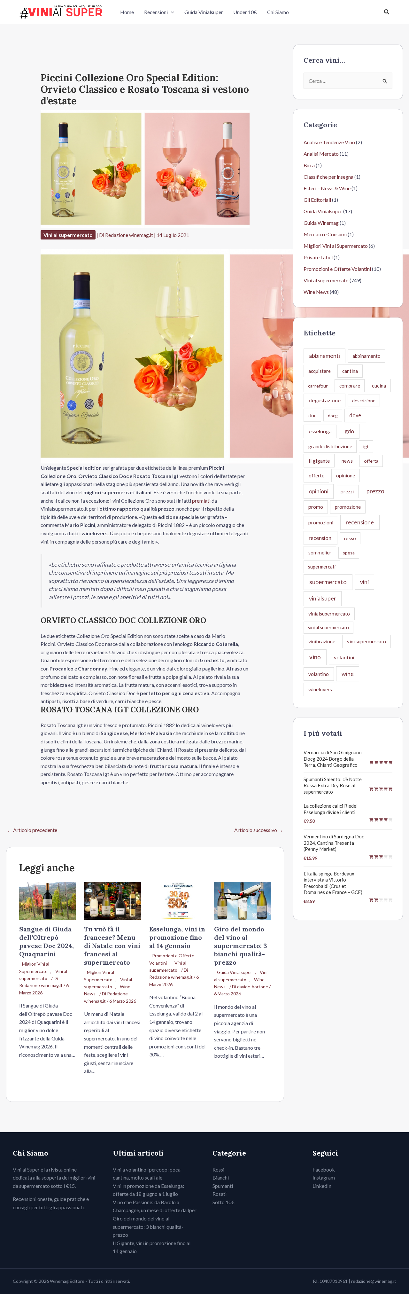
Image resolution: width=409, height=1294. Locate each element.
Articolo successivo (258, 830)
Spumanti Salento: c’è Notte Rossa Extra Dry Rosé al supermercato (333, 785)
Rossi (218, 1169)
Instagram (324, 1177)
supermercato (328, 581)
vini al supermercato (328, 627)
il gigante (319, 461)
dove (355, 415)
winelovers (320, 689)
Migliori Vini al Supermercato (34, 967)
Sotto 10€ (223, 1202)
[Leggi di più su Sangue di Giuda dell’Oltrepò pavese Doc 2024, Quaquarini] (47, 900)
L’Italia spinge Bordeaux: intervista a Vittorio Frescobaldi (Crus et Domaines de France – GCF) (333, 883)
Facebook (324, 1169)
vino (315, 657)
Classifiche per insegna (328, 177)
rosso (350, 538)
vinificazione (321, 641)
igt (366, 446)
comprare (349, 385)
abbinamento (366, 356)
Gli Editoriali (317, 200)
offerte (316, 475)
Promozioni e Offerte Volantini (337, 269)
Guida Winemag (321, 223)
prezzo (375, 491)
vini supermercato (366, 641)
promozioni (320, 522)
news (347, 461)
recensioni (321, 538)
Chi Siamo (278, 12)
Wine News (316, 292)
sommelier (319, 552)
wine (348, 673)
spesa (349, 552)
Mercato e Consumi (325, 234)
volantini (344, 657)
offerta (371, 461)
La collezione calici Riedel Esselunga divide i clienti (331, 809)
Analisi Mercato (321, 154)
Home (127, 12)
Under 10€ (245, 12)
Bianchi (220, 1177)
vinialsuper (322, 598)
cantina (350, 371)
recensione (360, 522)
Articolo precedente (32, 830)
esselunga (320, 431)
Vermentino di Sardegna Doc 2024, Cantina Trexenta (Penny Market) (334, 843)
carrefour (318, 385)
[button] (171, 12)
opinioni (318, 491)
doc (312, 415)
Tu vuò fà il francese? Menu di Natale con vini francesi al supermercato (112, 945)
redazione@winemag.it (373, 1281)
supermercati (322, 566)
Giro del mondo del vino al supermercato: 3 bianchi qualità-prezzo (240, 945)
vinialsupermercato (329, 613)
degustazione (325, 400)
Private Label (318, 257)
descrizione (363, 400)
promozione (348, 507)
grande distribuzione (330, 446)
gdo (349, 431)
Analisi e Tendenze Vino (329, 142)
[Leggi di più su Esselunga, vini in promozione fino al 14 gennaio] (177, 900)
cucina (379, 385)
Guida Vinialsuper (203, 12)
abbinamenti (324, 355)
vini (364, 581)
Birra (309, 165)
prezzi (347, 491)
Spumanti (222, 1186)
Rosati (219, 1194)
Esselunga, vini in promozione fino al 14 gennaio (177, 937)
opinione (345, 475)
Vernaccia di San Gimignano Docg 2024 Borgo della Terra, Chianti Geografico (333, 758)
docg (333, 415)
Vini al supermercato (68, 235)
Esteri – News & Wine (327, 188)
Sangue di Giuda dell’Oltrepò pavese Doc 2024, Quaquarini (46, 941)
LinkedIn (322, 1186)
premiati (201, 501)
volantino (318, 674)
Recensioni (156, 12)
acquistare (319, 371)
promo (315, 507)
